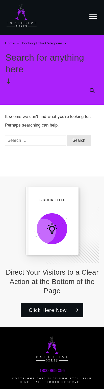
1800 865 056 (52, 370)
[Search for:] (36, 140)
